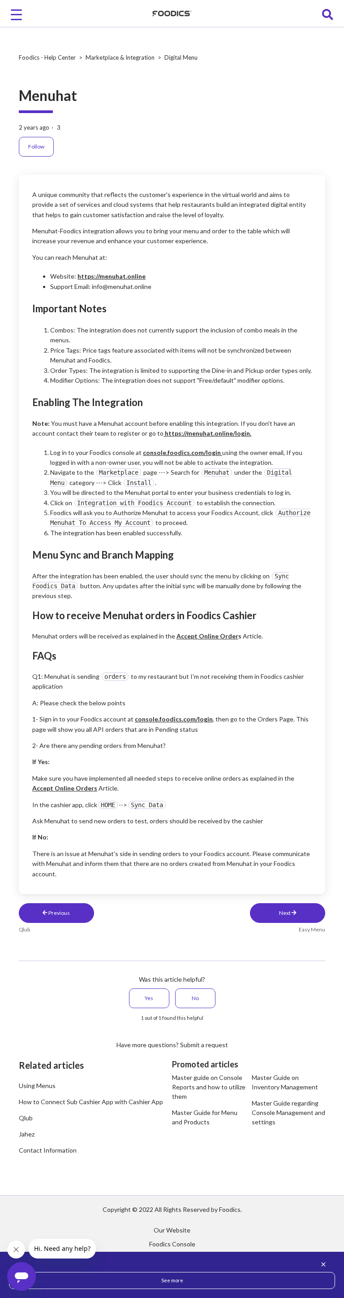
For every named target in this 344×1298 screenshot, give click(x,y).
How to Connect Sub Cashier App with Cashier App (91, 1102)
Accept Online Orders (64, 788)
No (195, 998)
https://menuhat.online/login (207, 433)
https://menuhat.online (111, 276)
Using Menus (37, 1085)
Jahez (26, 1134)
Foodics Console (172, 1244)
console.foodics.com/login (182, 452)
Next (285, 912)
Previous (58, 912)
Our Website (172, 1230)
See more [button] (172, 1280)
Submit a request (204, 1045)
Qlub (26, 1118)
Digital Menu (181, 57)
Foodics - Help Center (47, 57)
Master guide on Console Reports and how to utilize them (208, 1087)
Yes (149, 998)
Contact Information (48, 1150)
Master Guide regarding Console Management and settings (288, 1112)
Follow (36, 146)
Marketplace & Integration (120, 57)
